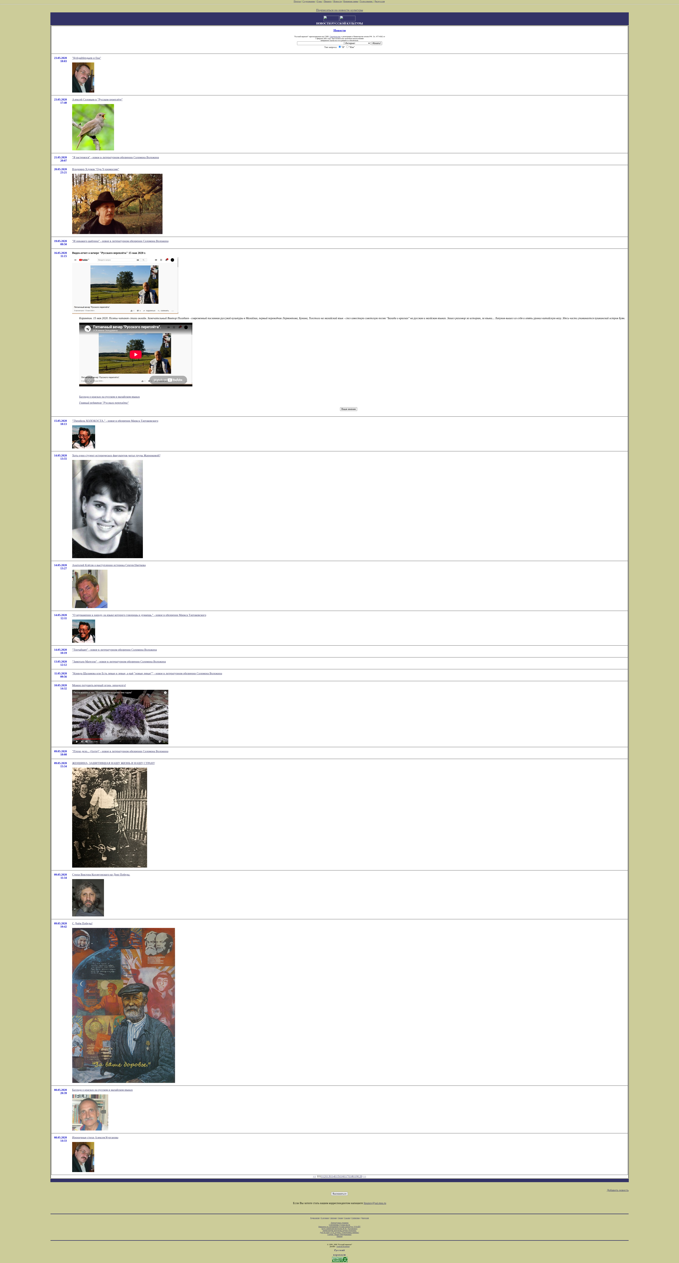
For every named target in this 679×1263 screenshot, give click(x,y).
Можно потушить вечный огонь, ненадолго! (99, 685)
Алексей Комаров (343, 1246)
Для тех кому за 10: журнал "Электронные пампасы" (339, 1232)
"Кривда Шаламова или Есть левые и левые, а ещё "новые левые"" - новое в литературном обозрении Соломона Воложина (147, 673)
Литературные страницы (340, 1223)
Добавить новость (618, 1190)
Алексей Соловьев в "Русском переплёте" (97, 99)
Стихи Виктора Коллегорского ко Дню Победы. (101, 874)
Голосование (366, 1)
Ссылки (347, 1218)
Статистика (356, 1218)
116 (342, 1176)
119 (355, 1176)
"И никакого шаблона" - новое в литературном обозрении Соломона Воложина (120, 241)
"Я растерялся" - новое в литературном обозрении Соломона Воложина (115, 157)
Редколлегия (315, 1218)
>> (364, 1176)
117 (346, 1176)
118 (351, 1176)
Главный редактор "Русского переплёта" (104, 402)
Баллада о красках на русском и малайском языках (109, 396)
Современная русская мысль (339, 1225)
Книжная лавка (350, 1)
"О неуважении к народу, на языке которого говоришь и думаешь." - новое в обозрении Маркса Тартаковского (139, 615)
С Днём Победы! (82, 923)
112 (323, 1176)
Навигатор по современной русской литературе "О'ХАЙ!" (339, 1227)
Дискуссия (379, 1)
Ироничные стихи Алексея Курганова (95, 1137)
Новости (337, 1)
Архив (340, 1218)
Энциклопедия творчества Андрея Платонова (340, 1231)
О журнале (325, 1218)
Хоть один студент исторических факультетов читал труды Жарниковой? (116, 455)
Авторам (333, 1218)
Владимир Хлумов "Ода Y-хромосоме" (95, 169)
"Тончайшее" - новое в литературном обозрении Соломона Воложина (114, 649)
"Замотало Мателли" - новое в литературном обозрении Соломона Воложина (119, 661)
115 (337, 1176)
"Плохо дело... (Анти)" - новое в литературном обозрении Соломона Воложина (120, 751)
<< (314, 1176)
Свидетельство (335, 37)
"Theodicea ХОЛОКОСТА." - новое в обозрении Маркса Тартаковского (115, 420)
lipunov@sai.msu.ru (375, 1203)
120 (360, 1176)
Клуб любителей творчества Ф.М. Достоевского (339, 1229)
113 (328, 1176)
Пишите (328, 1)
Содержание (309, 1)
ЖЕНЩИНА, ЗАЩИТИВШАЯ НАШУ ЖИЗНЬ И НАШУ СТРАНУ (113, 763)
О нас (319, 1)
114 (332, 1176)
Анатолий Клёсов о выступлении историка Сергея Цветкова (109, 565)
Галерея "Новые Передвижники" (339, 1234)
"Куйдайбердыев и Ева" (86, 57)
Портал (297, 1)
